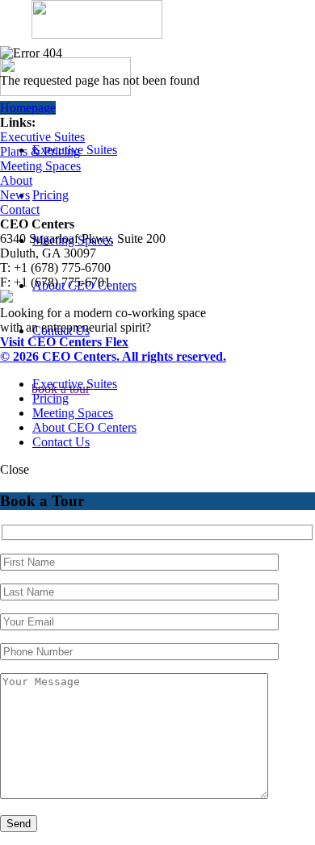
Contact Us (61, 442)
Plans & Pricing (40, 151)
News (15, 195)
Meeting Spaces (40, 166)
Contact (20, 209)
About (16, 180)
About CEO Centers (84, 427)
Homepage (28, 108)
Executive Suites (42, 137)
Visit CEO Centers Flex (64, 342)
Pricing (50, 195)
